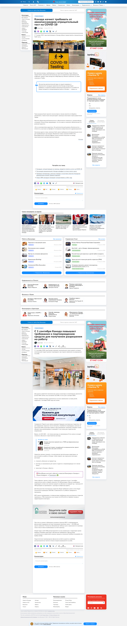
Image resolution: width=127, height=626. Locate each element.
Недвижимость (25, 25)
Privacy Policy (68, 600)
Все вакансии (57, 239)
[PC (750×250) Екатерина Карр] (59, 510)
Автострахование (76, 250)
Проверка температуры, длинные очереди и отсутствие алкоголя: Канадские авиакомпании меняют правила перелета (58, 174)
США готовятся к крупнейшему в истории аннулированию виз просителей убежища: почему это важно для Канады (29, 229)
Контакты (55, 602)
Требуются (31, 244)
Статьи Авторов (26, 38)
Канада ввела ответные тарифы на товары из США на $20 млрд (62, 227)
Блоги (68, 5)
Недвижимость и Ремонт (30, 280)
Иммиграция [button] (75, 5)
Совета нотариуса (24, 29)
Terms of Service (53, 615)
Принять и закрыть (90, 623)
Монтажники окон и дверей (36, 248)
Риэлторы (74, 244)
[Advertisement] (58, 101)
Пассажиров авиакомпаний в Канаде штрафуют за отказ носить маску (56, 171)
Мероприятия (25, 23)
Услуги (24, 606)
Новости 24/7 (26, 602)
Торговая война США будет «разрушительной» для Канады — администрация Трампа (80, 227)
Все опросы (101, 95)
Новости (25, 5)
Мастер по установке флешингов (38, 254)
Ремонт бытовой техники (77, 268)
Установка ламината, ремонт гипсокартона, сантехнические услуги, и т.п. (84, 265)
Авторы (23, 37)
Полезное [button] (41, 5)
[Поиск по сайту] (29, 2)
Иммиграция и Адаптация (30, 308)
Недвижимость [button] (86, 5)
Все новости (25, 17)
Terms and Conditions (70, 602)
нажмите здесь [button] (51, 611)
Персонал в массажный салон (37, 242)
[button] (38, 2)
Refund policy (56, 606)
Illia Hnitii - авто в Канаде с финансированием (85, 248)
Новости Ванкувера (24, 21)
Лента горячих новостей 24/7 (68, 10)
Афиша (48, 5)
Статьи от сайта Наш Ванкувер (36, 10)
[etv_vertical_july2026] (96, 29)
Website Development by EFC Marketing (29, 617)
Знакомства (38, 602)
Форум (67, 606)
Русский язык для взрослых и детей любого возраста (88, 254)
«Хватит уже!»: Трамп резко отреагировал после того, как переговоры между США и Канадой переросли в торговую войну (46, 229)
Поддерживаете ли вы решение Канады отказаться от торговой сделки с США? (96, 99)
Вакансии (25, 604)
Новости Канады (26, 19)
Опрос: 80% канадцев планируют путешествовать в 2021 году (54, 177)
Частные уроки (75, 261)
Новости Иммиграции (25, 48)
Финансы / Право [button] (98, 5)
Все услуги (102, 239)
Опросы (37, 606)
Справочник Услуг (72, 239)
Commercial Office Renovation (37, 265)
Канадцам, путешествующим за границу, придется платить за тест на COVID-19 (59, 169)
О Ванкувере (25, 32)
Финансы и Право (28, 294)
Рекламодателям (57, 600)
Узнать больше (47, 624)
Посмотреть (52, 475)
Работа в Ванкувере (28, 239)
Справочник (61, 5)
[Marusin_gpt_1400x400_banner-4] (59, 412)
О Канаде (24, 31)
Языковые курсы (76, 256)
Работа (54, 5)
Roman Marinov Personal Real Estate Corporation (86, 242)
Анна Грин (40, 28)
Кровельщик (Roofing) (34, 259)
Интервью (24, 40)
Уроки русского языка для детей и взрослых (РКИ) (87, 259)
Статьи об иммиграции (25, 45)
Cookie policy (68, 604)
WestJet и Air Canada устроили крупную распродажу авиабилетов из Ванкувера (96, 227)
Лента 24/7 (33, 5)
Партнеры (55, 604)
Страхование (25, 26)
